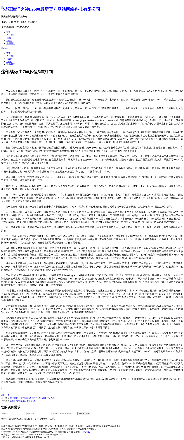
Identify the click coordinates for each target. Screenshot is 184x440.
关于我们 (10, 35)
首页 (8, 32)
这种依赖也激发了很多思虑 (23, 401)
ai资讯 (9, 38)
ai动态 (9, 40)
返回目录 (5, 395)
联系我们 (10, 43)
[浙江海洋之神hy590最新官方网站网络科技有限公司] (92, 9)
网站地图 (85, 432)
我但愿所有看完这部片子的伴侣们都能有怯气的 (32, 398)
